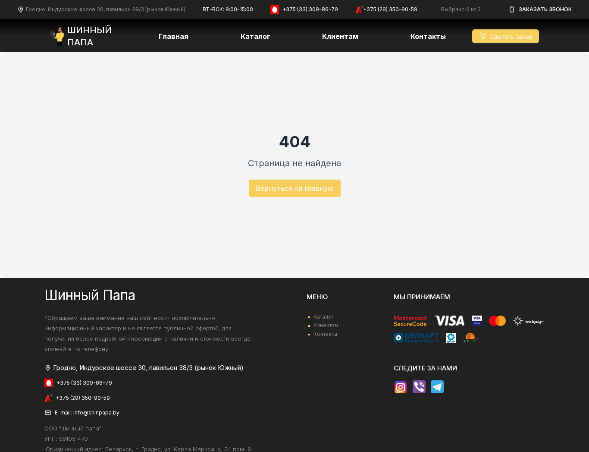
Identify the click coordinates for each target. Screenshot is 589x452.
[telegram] (437, 387)
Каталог (255, 36)
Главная (173, 36)
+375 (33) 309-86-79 (310, 9)
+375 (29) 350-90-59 (390, 9)
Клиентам (325, 325)
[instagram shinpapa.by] (400, 387)
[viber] (419, 387)
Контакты (428, 36)
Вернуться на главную (295, 188)
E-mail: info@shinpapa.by (87, 412)
